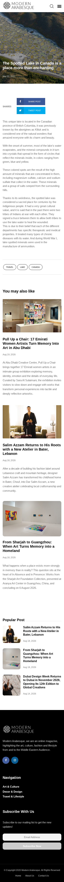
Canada (36, 267)
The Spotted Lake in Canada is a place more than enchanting (32, 65)
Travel (9, 267)
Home (18, 875)
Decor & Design (12, 791)
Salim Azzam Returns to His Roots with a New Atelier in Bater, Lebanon (32, 449)
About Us (29, 875)
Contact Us (43, 875)
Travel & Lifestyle (13, 796)
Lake (22, 267)
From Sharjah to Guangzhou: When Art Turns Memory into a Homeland (28, 546)
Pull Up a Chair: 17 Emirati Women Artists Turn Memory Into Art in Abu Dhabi (31, 343)
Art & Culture (11, 786)
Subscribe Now (32, 846)
